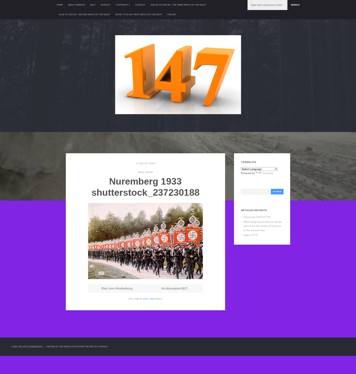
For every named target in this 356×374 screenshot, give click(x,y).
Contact (140, 5)
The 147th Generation (30, 346)
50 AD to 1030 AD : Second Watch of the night (84, 14)
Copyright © (123, 5)
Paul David (145, 172)
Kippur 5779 (250, 235)
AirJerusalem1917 (174, 288)
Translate (267, 173)
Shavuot (106, 5)
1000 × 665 (148, 299)
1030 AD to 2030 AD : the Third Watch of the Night (178, 5)
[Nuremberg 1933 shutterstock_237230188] (145, 278)
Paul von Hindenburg (116, 288)
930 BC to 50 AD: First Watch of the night (138, 14)
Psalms (171, 14)
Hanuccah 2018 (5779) (257, 217)
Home (60, 5)
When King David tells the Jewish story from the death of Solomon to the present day (262, 226)
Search (295, 5)
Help (92, 5)
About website (76, 5)
